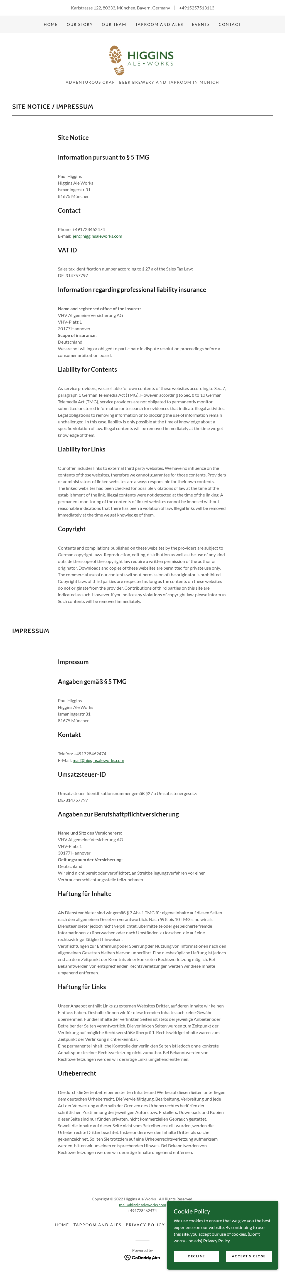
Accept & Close (249, 1256)
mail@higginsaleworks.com (98, 760)
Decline (196, 1256)
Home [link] (51, 24)
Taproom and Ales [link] (159, 24)
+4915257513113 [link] (196, 7)
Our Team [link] (114, 24)
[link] (142, 58)
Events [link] (201, 24)
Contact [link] (230, 24)
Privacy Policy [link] (145, 1224)
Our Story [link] (80, 24)
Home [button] (62, 1224)
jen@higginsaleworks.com (97, 236)
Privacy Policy (216, 1240)
